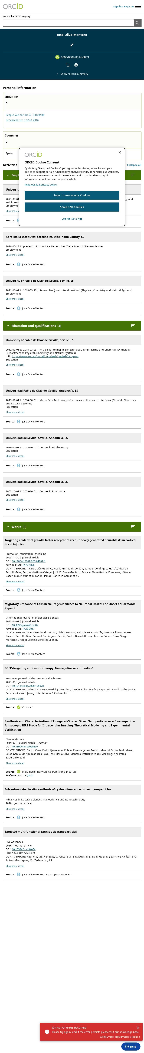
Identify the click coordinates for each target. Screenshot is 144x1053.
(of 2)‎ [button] (30, 775)
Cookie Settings (72, 218)
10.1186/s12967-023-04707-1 (28, 561)
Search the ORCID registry (16, 16)
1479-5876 (28, 564)
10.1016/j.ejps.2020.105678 (28, 685)
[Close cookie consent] (120, 152)
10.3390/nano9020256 (25, 746)
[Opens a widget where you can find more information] (130, 1046)
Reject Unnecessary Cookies (72, 195)
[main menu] (138, 6)
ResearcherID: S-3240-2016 (22, 120)
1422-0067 (28, 628)
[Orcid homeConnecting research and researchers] (13, 6)
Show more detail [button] (15, 210)
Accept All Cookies (72, 207)
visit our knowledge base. (124, 1032)
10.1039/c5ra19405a (23, 849)
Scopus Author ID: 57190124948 (25, 115)
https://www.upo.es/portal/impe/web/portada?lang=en (45, 356)
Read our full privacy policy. (41, 184)
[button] (134, 165)
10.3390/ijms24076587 (25, 625)
